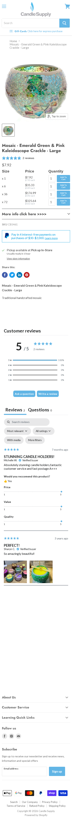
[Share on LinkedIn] (19, 275)
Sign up (57, 771)
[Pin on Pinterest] (27, 275)
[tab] (39, 410)
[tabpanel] (36, 502)
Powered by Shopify (36, 815)
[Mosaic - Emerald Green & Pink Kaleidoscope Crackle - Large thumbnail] (8, 130)
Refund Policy (37, 805)
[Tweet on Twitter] (12, 275)
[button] (36, 360)
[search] (30, 23)
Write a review (47, 393)
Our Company (30, 802)
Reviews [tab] (15, 409)
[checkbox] (14, 440)
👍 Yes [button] (8, 481)
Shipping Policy (57, 805)
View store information (18, 258)
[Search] (64, 23)
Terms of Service (16, 805)
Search (14, 802)
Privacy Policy (50, 802)
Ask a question (24, 393)
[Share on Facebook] (5, 275)
